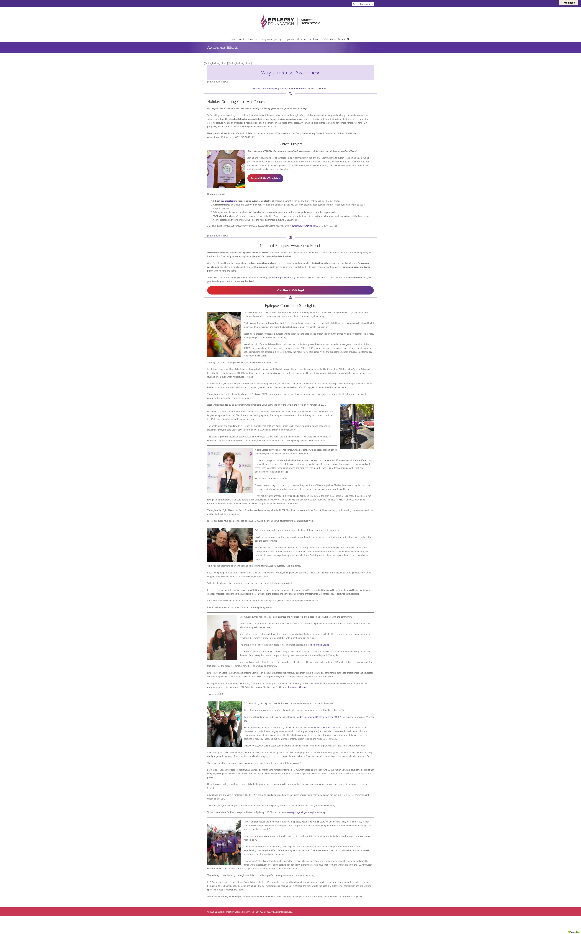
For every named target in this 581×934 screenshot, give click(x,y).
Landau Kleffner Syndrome (328, 727)
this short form (228, 200)
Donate (256, 88)
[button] (348, 39)
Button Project (270, 88)
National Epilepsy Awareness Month (297, 88)
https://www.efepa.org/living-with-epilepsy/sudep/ (302, 812)
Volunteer (322, 88)
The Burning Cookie (319, 644)
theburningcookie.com (296, 687)
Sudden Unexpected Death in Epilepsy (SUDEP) (318, 716)
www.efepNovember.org (283, 277)
